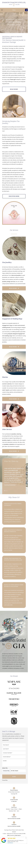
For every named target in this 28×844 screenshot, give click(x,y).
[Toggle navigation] (2, 10)
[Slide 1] (4, 490)
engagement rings (7, 325)
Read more (13, 288)
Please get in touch (15, 79)
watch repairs (5, 390)
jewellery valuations (9, 444)
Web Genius (18, 835)
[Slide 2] (5, 490)
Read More (13, 347)
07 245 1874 (14, 801)
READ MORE (14, 89)
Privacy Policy (4, 780)
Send (14, 776)
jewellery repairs (6, 440)
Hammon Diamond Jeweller (14, 818)
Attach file (4, 768)
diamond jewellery (16, 275)
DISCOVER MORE (14, 196)
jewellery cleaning (16, 434)
